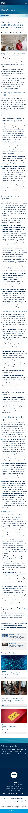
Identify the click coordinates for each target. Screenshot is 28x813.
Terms (14, 801)
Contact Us (13, 810)
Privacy (3, 800)
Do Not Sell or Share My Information (16, 800)
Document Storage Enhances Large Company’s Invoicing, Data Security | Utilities (13, 700)
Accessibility (20, 801)
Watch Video (14, 705)
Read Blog (14, 677)
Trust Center (8, 801)
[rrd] (3, 3)
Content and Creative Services (15, 627)
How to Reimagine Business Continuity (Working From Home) (16, 646)
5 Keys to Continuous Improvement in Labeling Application (10, 727)
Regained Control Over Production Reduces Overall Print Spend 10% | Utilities (16, 637)
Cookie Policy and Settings (16, 798)
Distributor (6, 798)
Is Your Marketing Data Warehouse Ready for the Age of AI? (14, 673)
